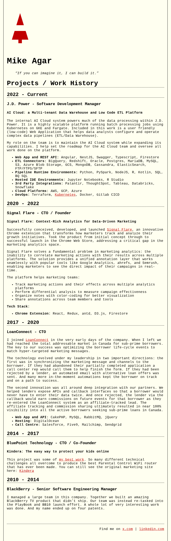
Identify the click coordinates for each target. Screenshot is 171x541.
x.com (127, 529)
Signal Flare (119, 230)
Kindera (26, 471)
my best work (71, 460)
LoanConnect (37, 340)
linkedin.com (151, 529)
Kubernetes (65, 195)
